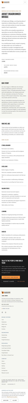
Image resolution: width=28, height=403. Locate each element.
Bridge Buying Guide (6, 345)
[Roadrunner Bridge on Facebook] (5, 312)
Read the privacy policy (12, 397)
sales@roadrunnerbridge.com (8, 306)
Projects (3, 363)
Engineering (4, 335)
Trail (3, 319)
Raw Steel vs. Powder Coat (8, 355)
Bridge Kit (4, 326)
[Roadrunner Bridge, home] (5, 2)
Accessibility (11, 384)
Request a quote (8, 281)
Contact (3, 368)
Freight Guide (5, 352)
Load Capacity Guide (6, 348)
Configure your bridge (10, 277)
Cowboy (3, 329)
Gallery (3, 365)
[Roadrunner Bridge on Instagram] (2, 312)
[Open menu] (25, 2)
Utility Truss (4, 324)
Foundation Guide (5, 350)
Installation (4, 337)
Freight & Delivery (6, 339)
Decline (5, 400)
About (3, 361)
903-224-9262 (21, 281)
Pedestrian (4, 322)
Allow (15, 400)
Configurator (4, 370)
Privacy (4, 384)
